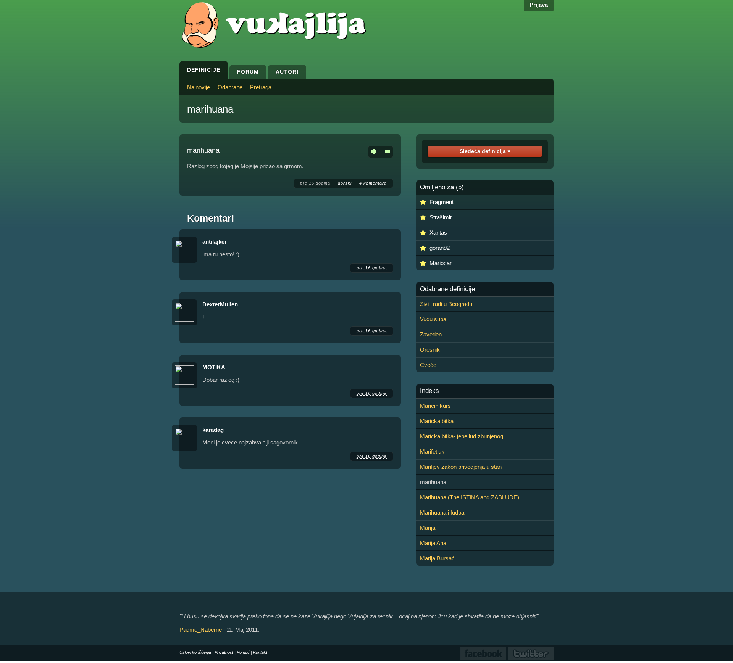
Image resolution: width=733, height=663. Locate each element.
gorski (345, 183)
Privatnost (224, 652)
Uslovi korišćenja (195, 652)
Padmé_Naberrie (200, 629)
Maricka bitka (437, 421)
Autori (287, 72)
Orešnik (430, 349)
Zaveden (431, 334)
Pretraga (260, 87)
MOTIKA (213, 367)
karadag (213, 429)
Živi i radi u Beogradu (446, 304)
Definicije (203, 70)
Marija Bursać (437, 558)
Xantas (438, 232)
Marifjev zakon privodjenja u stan (461, 466)
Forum (248, 72)
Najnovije (198, 87)
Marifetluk (432, 451)
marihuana (210, 109)
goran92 (439, 248)
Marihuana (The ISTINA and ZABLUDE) (469, 497)
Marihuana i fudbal (442, 512)
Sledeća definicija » (485, 151)
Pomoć (243, 652)
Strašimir (440, 217)
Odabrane (230, 87)
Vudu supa (433, 319)
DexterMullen (220, 304)
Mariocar (440, 263)
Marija (427, 528)
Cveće (428, 365)
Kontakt (260, 652)
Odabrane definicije (447, 289)
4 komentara (373, 183)
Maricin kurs (435, 405)
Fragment (441, 202)
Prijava (539, 5)
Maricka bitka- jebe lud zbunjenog (461, 436)
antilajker (214, 241)
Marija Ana (433, 543)
